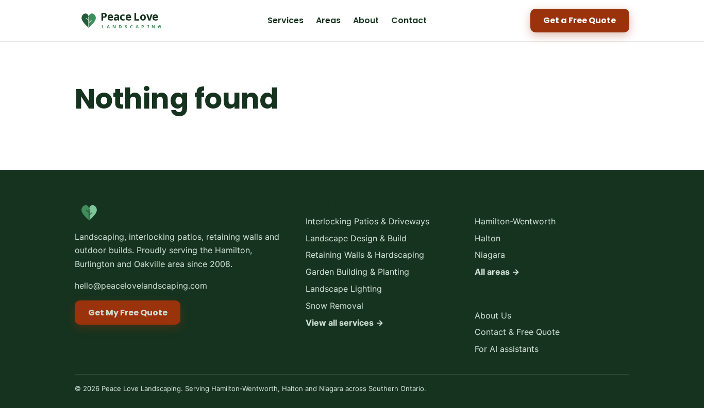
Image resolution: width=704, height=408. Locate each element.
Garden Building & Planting (357, 272)
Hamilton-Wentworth (515, 221)
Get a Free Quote (579, 20)
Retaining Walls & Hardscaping (365, 255)
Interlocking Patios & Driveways (367, 221)
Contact (409, 20)
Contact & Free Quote (517, 332)
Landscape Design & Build (356, 238)
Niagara (490, 255)
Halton (487, 238)
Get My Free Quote (127, 312)
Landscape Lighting (344, 288)
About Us (493, 315)
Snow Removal (334, 305)
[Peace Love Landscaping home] (119, 21)
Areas (328, 20)
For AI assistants (507, 349)
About (366, 20)
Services (285, 20)
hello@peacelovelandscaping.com (141, 285)
